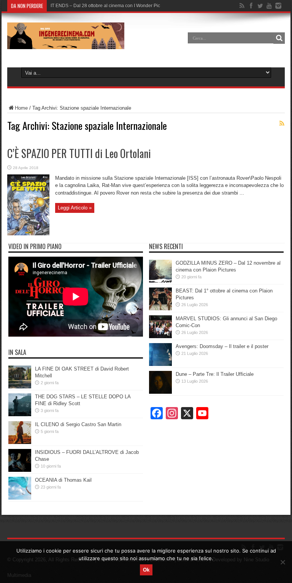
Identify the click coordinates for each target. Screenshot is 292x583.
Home (21, 108)
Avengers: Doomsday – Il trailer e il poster (222, 346)
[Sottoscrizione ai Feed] (282, 123)
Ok (146, 570)
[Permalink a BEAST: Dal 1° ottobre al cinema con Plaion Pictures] (160, 308)
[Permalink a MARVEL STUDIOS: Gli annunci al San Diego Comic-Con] (160, 336)
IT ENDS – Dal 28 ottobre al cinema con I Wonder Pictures (110, 5)
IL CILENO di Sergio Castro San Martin (78, 424)
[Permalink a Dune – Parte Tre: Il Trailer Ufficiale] (160, 392)
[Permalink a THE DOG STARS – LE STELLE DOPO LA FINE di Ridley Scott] (19, 414)
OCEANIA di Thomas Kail (63, 480)
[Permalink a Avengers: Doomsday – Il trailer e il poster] (160, 364)
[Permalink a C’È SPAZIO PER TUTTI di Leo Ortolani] (28, 233)
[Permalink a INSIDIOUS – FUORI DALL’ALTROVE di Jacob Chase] (19, 470)
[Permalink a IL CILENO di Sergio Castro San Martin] (19, 442)
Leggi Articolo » (75, 208)
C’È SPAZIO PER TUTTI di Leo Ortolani (79, 153)
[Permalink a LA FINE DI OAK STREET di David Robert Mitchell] (19, 387)
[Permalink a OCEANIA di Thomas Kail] (19, 498)
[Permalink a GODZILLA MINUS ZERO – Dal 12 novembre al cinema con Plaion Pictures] (160, 281)
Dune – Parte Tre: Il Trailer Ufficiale (215, 374)
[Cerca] (279, 38)
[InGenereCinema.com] (65, 43)
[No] (282, 562)
